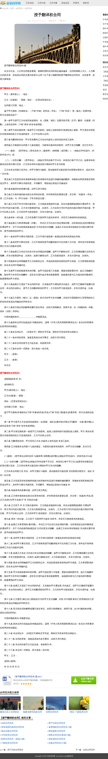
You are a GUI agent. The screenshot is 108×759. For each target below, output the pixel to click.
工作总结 (30, 3)
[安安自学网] (10, 3)
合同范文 (19, 8)
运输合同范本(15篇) (57, 743)
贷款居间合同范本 (56, 739)
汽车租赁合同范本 (9, 735)
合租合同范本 (7, 723)
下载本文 (62, 21)
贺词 (105, 90)
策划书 (86, 3)
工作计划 (41, 3)
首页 (12, 8)
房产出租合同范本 (56, 723)
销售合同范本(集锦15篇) (59, 735)
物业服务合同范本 (56, 731)
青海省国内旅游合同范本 (12, 727)
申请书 (76, 3)
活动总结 (65, 3)
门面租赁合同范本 (9, 743)
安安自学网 (51, 756)
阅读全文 (53, 21)
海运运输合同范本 (9, 731)
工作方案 (53, 3)
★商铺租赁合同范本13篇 (60, 727)
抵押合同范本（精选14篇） (13, 739)
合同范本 (28, 8)
